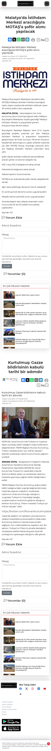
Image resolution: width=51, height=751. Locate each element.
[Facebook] (20, 688)
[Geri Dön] (4, 3)
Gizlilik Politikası (7, 702)
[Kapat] (48, 743)
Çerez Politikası (7, 704)
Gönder (6, 266)
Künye (4, 712)
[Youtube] (44, 688)
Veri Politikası (6, 707)
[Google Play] (25, 721)
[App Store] (25, 728)
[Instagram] (32, 688)
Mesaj (5, 234)
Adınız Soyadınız (11, 225)
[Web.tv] (20, 694)
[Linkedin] (38, 688)
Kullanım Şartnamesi (9, 709)
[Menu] (46, 3)
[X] (26, 688)
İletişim (4, 714)
